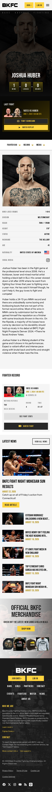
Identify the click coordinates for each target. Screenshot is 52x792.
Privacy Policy (7, 771)
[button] (48, 5)
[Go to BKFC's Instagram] (15, 784)
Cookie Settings (8, 777)
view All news (41, 441)
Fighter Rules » (8, 731)
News (42, 693)
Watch (33, 693)
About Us (26, 698)
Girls (18, 686)
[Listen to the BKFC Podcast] (31, 784)
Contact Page (7, 744)
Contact (41, 686)
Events (10, 693)
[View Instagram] (48, 260)
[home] (10, 5)
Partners (29, 686)
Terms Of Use (21, 771)
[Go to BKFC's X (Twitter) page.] (9, 784)
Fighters (22, 693)
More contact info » (10, 751)
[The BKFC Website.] (26, 670)
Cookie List (35, 771)
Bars (9, 686)
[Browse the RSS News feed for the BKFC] (25, 784)
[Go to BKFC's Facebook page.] (4, 784)
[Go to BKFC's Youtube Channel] (20, 784)
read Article (11, 504)
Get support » (25, 751)
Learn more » (7, 727)
